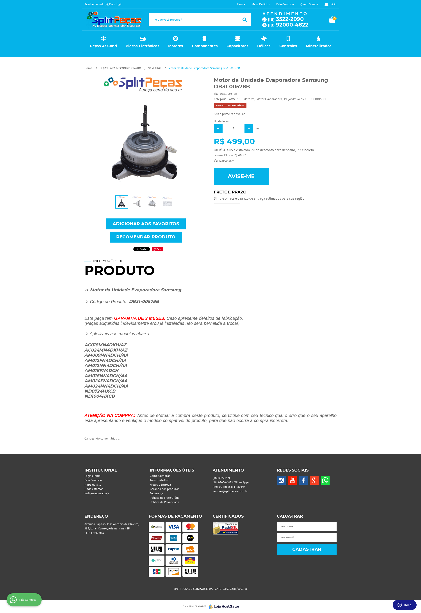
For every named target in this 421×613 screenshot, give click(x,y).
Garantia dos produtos (164, 489)
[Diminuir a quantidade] (218, 128)
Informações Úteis (172, 470)
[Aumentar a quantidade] (248, 128)
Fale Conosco (285, 4)
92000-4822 (288, 25)
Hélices (264, 46)
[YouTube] (292, 480)
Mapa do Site (92, 485)
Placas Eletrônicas (142, 46)
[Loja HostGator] (222, 606)
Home (241, 4)
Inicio (333, 4)
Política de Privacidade (164, 502)
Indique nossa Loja (96, 493)
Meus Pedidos (261, 4)
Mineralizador (318, 46)
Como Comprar (160, 476)
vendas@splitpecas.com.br (230, 491)
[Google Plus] (314, 480)
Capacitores (237, 46)
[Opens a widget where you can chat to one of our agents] (404, 605)
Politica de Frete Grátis (164, 498)
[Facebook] (303, 480)
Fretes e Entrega (160, 485)
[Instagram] (281, 480)
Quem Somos (309, 4)
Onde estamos (93, 489)
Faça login (115, 4)
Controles (288, 46)
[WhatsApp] (325, 480)
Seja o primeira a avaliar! (230, 114)
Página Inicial (92, 476)
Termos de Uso (159, 480)
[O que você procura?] (244, 19)
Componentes (205, 46)
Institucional (100, 470)
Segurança (156, 493)
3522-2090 (286, 19)
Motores (175, 46)
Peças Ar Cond (103, 46)
